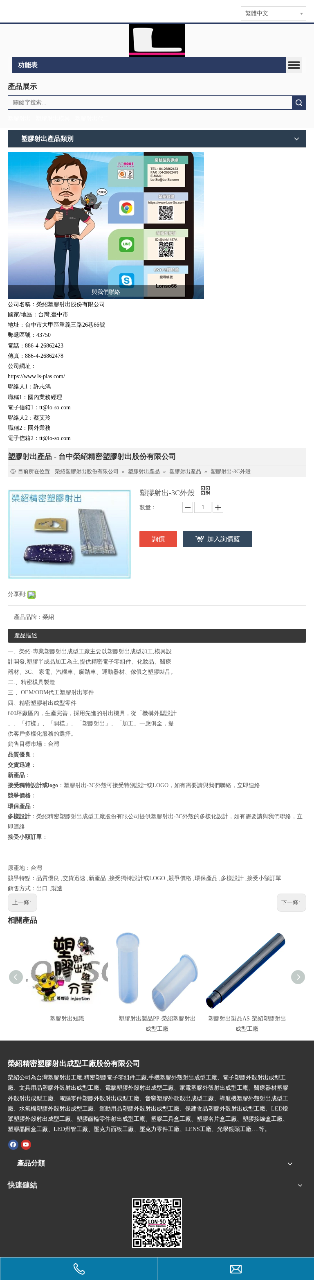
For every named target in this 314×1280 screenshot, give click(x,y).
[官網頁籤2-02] (156, 40)
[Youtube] (26, 1144)
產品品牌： (28, 617)
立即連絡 (248, 785)
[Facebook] (13, 1144)
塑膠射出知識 (67, 1019)
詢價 (158, 538)
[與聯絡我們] (106, 225)
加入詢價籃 (223, 538)
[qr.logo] (157, 1223)
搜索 (299, 102)
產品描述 (25, 635)
